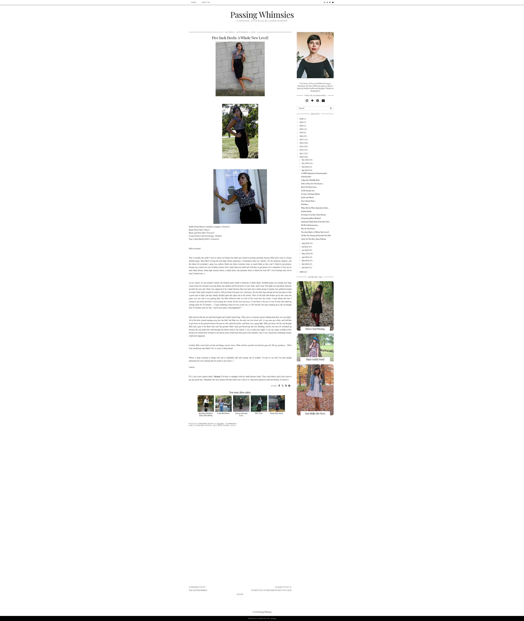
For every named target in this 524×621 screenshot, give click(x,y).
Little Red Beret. (223, 413)
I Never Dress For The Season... (312, 183)
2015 (301, 139)
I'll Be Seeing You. (308, 190)
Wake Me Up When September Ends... (315, 208)
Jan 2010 (305, 267)
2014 (301, 143)
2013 (301, 146)
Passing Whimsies (262, 14)
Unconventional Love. (241, 414)
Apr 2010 (305, 257)
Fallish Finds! (306, 176)
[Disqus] (240, 471)
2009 (301, 272)
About (205, 2)
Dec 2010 (305, 160)
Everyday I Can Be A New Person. (313, 214)
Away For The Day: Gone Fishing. (313, 239)
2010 (301, 157)
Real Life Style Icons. (309, 187)
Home (193, 2)
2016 (301, 136)
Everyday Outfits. (204, 425)
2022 (301, 129)
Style (233, 425)
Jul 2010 (305, 246)
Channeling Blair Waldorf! (311, 218)
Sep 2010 (305, 170)
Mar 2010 (305, 260)
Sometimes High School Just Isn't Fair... (315, 221)
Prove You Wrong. (315, 328)
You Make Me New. (315, 413)
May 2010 (305, 253)
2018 (301, 132)
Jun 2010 (305, 250)
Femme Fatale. (306, 211)
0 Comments (230, 424)
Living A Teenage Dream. (310, 194)
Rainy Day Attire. (276, 413)
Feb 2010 (305, 264)
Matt (220, 425)
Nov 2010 (305, 163)
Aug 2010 (305, 243)
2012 (301, 150)
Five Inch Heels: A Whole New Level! (315, 232)
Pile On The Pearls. (308, 228)
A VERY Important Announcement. (314, 173)
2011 (301, 153)
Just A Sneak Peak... (308, 201)
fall (215, 425)
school (226, 425)
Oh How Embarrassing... (310, 225)
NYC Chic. (259, 413)
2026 (301, 118)
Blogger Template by (262, 618)
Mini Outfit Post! (315, 359)
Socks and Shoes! (307, 197)
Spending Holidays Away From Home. (206, 414)
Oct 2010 (305, 167)
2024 (301, 122)
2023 (301, 125)
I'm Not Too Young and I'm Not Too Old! (316, 235)
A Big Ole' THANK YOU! (310, 180)
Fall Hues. (305, 204)
